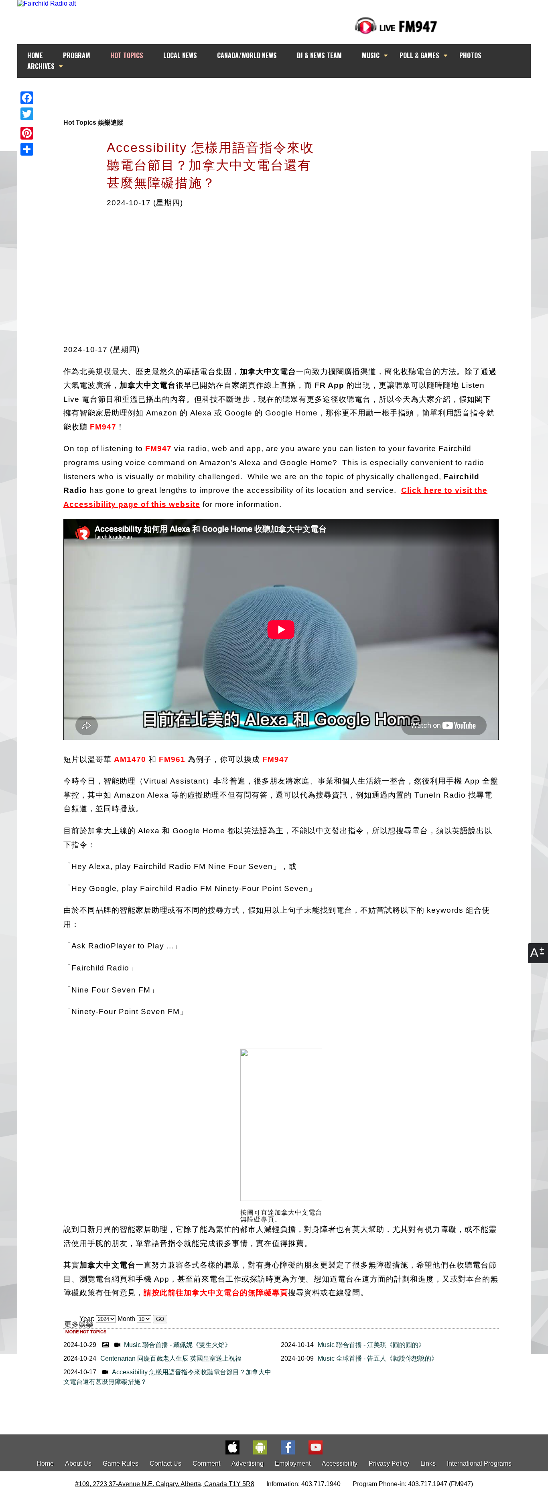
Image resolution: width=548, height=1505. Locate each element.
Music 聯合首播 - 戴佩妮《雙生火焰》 (176, 1344)
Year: (87, 1318)
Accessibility (339, 1463)
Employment (293, 1463)
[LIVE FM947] (396, 25)
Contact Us (165, 1463)
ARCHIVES (41, 66)
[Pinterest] (27, 133)
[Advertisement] (281, 93)
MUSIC (371, 55)
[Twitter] (27, 114)
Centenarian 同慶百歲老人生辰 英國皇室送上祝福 (171, 1358)
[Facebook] (27, 98)
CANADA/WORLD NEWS (247, 55)
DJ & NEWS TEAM (319, 55)
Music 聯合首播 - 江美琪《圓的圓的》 (371, 1344)
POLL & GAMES (419, 55)
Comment (206, 1463)
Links (428, 1463)
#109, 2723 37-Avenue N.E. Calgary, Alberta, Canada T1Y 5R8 (164, 1484)
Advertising (247, 1463)
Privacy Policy (389, 1463)
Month (126, 1318)
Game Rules (120, 1463)
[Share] (27, 149)
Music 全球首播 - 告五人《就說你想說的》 (378, 1358)
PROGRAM (76, 55)
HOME (35, 55)
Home (45, 1463)
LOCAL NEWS (180, 55)
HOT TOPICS (126, 55)
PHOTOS (470, 55)
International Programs (479, 1463)
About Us (78, 1463)
